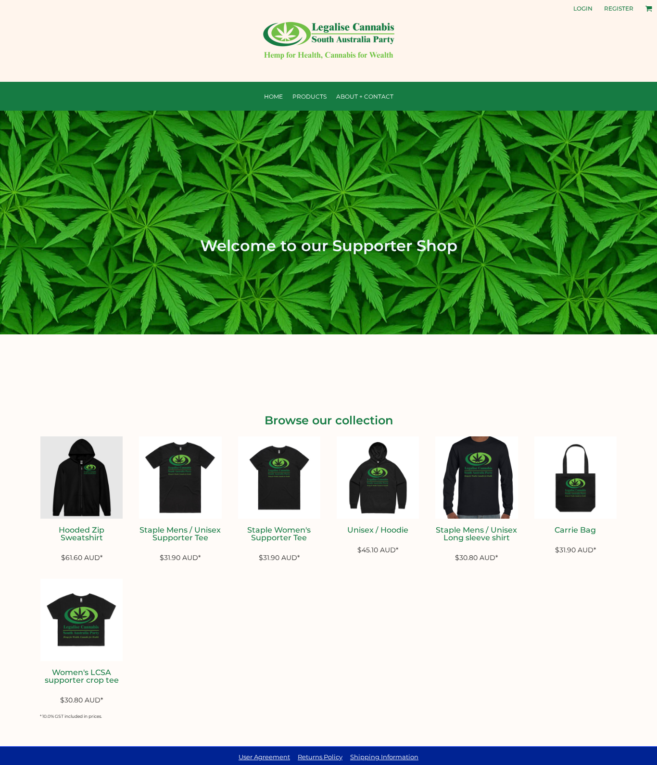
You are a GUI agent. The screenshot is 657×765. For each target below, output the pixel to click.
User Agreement (264, 757)
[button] (648, 8)
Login (583, 8)
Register (618, 8)
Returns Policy (320, 757)
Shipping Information (384, 757)
